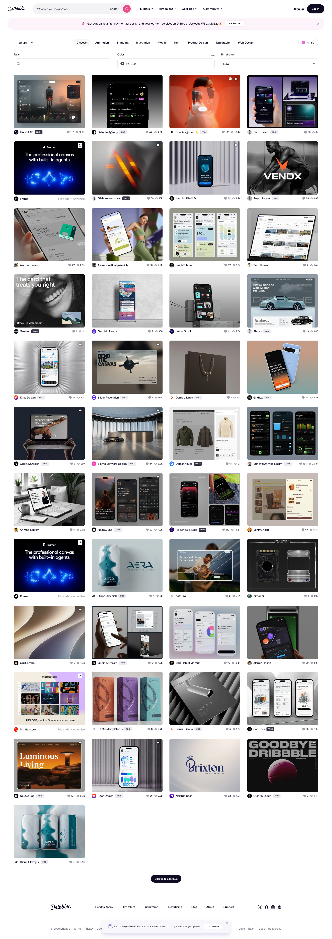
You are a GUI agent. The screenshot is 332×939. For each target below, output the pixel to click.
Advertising (175, 906)
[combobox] (70, 9)
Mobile (162, 42)
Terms (77, 928)
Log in (316, 8)
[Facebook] (266, 907)
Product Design (198, 42)
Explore (145, 8)
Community (211, 8)
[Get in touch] (62, 121)
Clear (212, 55)
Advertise (79, 198)
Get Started (234, 23)
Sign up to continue (166, 878)
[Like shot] (77, 121)
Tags (17, 54)
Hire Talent (166, 8)
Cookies (102, 928)
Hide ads (63, 198)
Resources (274, 928)
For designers (104, 906)
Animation (102, 42)
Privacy (89, 928)
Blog (194, 906)
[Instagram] (273, 907)
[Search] (127, 9)
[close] (318, 24)
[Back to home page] (16, 8)
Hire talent (128, 906)
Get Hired (188, 8)
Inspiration (151, 906)
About (210, 906)
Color (120, 54)
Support (228, 906)
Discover (82, 42)
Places (261, 928)
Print (177, 42)
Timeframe (228, 54)
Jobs (242, 928)
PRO (39, 132)
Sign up (299, 9)
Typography (223, 42)
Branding (123, 42)
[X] (260, 907)
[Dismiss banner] (227, 923)
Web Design (246, 42)
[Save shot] (70, 121)
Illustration (143, 42)
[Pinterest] (279, 907)
